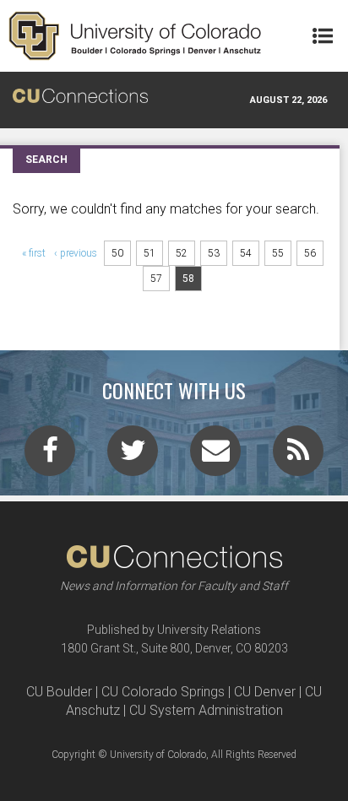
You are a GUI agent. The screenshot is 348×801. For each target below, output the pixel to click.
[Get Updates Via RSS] (298, 456)
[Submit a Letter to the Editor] (215, 456)
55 (278, 253)
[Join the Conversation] (49, 456)
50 (117, 253)
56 (310, 253)
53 (214, 253)
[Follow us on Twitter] (132, 456)
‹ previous (75, 253)
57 (156, 278)
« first (34, 253)
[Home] (135, 36)
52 (182, 253)
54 (246, 253)
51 (149, 253)
